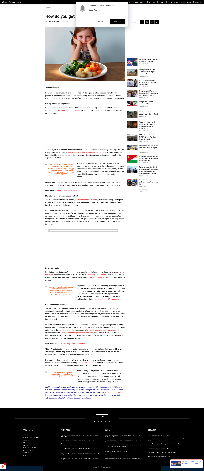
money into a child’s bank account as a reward (63, 110)
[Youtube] (109, 421)
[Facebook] (142, 22)
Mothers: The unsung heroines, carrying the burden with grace (166, 439)
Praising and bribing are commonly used (77, 333)
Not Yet (100, 21)
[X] (147, 22)
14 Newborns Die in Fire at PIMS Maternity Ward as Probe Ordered (148, 137)
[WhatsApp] (152, 22)
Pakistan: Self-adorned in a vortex (159, 435)
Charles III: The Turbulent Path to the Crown (162, 452)
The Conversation (113, 392)
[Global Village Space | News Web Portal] (11, 2)
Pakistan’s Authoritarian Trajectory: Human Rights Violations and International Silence (121, 450)
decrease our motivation (85, 200)
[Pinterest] (102, 421)
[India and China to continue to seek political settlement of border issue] (132, 159)
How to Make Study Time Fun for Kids (70, 344)
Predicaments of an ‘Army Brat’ (158, 449)
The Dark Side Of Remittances (114, 455)
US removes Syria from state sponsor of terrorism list (148, 182)
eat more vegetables (88, 363)
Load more (142, 191)
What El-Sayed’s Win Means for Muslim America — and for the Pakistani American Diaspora (123, 445)
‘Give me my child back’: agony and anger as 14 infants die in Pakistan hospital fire (80, 444)
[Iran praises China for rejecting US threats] (132, 103)
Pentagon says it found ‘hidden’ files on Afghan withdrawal (147, 72)
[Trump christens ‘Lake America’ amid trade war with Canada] (132, 83)
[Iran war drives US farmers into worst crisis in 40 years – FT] (132, 147)
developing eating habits (96, 275)
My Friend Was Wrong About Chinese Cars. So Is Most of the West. (123, 440)
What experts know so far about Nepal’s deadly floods (78, 440)
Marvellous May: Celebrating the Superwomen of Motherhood (163, 444)
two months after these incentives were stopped (87, 152)
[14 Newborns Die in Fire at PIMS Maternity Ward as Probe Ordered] (132, 137)
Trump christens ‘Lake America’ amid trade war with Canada (147, 82)
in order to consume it (95, 277)
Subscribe (118, 21)
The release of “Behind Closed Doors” (160, 456)
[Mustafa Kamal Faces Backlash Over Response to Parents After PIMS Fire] (132, 93)
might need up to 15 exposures (106, 299)
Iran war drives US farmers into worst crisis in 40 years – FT (148, 148)
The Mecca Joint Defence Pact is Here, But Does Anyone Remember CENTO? (122, 435)
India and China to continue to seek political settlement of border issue (148, 158)
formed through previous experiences (101, 330)
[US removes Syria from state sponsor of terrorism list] (132, 182)
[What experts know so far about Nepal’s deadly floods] (132, 114)
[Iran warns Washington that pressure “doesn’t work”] (132, 62)
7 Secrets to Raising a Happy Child (68, 190)
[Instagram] (98, 421)
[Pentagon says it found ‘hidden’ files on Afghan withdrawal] (132, 72)
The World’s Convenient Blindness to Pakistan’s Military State (122, 459)
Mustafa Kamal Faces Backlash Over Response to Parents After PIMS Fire (148, 93)
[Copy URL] (156, 22)
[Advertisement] (85, 132)
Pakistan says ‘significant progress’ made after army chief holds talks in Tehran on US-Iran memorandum (79, 459)
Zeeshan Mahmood (54, 21)
